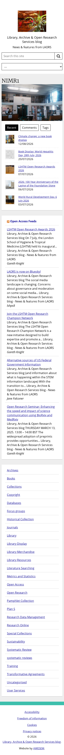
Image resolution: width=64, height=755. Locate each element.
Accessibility (32, 712)
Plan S (11, 609)
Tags (45, 128)
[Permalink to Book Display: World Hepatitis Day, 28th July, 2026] (10, 154)
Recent (11, 128)
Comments (29, 128)
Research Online (18, 625)
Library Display (17, 544)
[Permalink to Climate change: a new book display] (10, 139)
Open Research (17, 593)
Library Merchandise (20, 552)
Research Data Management (26, 617)
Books (11, 478)
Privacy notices (32, 731)
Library (11, 535)
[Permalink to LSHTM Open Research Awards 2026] (10, 169)
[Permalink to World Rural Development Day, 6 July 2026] (10, 200)
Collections (14, 487)
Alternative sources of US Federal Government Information (29, 362)
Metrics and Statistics (21, 576)
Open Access (15, 584)
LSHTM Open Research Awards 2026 (31, 229)
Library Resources (19, 560)
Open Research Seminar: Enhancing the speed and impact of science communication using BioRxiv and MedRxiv (31, 413)
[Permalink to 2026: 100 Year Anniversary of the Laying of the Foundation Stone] (10, 185)
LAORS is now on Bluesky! (24, 272)
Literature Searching (20, 568)
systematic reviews (19, 658)
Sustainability (16, 641)
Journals (12, 527)
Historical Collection (20, 519)
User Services (16, 690)
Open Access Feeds (23, 221)
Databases (14, 503)
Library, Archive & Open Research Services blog (32, 39)
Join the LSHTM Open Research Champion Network (27, 316)
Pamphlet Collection (20, 601)
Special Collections (19, 633)
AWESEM (38, 748)
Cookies (32, 725)
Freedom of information (32, 718)
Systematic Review (19, 650)
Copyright (13, 495)
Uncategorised (17, 682)
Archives (12, 470)
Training (12, 666)
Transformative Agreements (26, 674)
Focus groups (16, 511)
